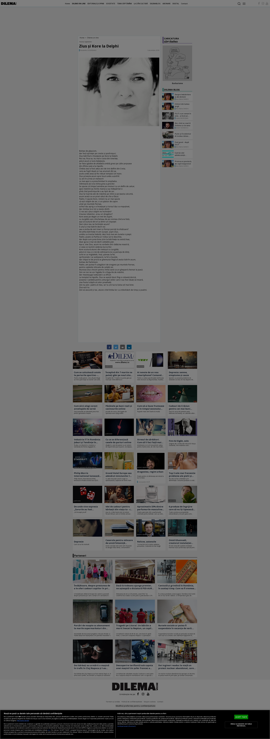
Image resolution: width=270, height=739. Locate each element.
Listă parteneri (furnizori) (126, 726)
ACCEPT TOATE (241, 717)
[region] (135, 724)
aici (49, 730)
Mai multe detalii (23, 721)
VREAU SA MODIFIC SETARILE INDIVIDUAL (241, 725)
